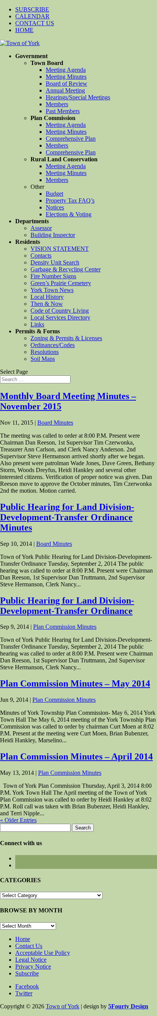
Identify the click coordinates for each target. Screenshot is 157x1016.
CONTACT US (34, 23)
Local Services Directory (60, 317)
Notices (55, 207)
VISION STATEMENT (59, 248)
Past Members (63, 111)
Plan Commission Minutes (64, 626)
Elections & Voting (68, 214)
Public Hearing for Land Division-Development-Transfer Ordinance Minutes (67, 517)
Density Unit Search (54, 262)
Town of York (62, 1006)
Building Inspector (52, 235)
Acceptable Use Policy (42, 952)
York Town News (52, 290)
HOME (24, 30)
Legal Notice (30, 959)
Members (57, 104)
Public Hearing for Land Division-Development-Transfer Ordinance (67, 606)
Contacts (40, 255)
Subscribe (27, 973)
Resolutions (44, 352)
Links (37, 324)
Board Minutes (55, 422)
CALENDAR (32, 16)
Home (22, 939)
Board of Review (66, 83)
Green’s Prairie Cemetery (60, 283)
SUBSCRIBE (32, 9)
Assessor (41, 228)
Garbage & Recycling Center (65, 269)
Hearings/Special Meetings (78, 97)
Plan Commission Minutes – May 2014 (75, 683)
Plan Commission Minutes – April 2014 (76, 756)
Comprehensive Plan (71, 138)
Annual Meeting (65, 90)
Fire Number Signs (53, 276)
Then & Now (46, 303)
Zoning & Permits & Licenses (66, 338)
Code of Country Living (59, 310)
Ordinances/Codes (52, 345)
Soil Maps (42, 358)
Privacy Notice (33, 966)
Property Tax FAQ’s (70, 200)
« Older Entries (18, 820)
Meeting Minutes (66, 76)
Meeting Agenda (66, 70)
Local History (47, 297)
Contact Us (28, 946)
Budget (54, 193)
